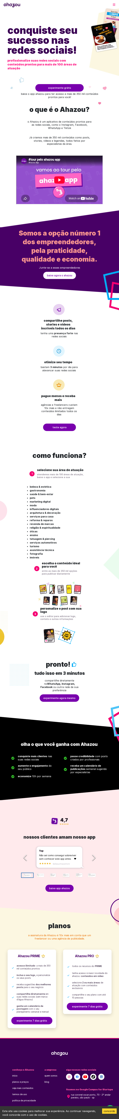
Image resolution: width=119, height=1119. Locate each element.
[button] (59, 857)
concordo (109, 1111)
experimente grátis (59, 87)
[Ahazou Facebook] (77, 1077)
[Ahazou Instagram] (69, 1077)
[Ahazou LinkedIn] (101, 1077)
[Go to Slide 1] (27, 875)
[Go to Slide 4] (66, 875)
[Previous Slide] (25, 857)
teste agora (59, 427)
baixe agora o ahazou (59, 275)
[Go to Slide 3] (53, 875)
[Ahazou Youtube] (85, 1077)
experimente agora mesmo (59, 698)
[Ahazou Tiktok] (93, 1077)
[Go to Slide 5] (79, 875)
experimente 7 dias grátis (32, 1020)
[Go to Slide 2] (40, 875)
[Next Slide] (94, 857)
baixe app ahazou (59, 888)
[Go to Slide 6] (91, 875)
